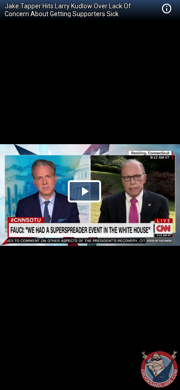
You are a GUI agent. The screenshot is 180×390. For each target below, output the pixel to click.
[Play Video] (84, 191)
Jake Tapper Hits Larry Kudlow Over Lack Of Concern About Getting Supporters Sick (68, 10)
